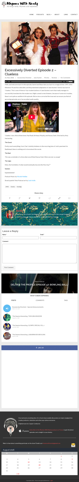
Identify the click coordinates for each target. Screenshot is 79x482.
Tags (66, 300)
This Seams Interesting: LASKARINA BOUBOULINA (28, 334)
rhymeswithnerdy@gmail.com (51, 443)
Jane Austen (38, 78)
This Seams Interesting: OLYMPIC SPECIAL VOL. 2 (28, 325)
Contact (74, 14)
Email (41, 234)
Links (66, 14)
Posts (13, 300)
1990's (7, 186)
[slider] (71, 81)
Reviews (54, 78)
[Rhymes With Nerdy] (20, 5)
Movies (46, 78)
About (57, 14)
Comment (5, 241)
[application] (39, 81)
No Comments (65, 78)
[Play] (6, 81)
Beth (19, 210)
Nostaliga (19, 186)
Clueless (13, 186)
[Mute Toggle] (67, 81)
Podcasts (40, 14)
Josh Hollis (31, 180)
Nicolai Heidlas (22, 176)
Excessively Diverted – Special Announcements (27, 307)
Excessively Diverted (24, 78)
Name (4, 234)
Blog (49, 14)
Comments (40, 300)
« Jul (17, 474)
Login (51, 480)
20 (39, 465)
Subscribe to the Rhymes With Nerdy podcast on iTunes (46, 430)
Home (31, 14)
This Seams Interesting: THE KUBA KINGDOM (27, 316)
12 (28, 462)
